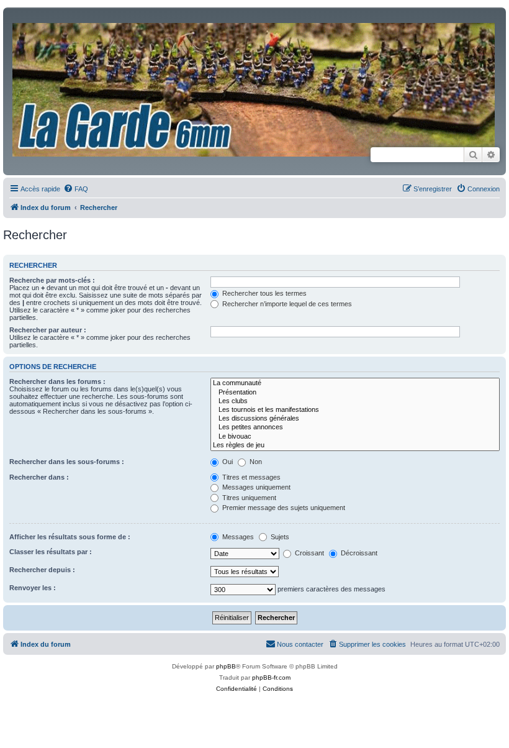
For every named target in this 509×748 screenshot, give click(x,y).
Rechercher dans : (39, 477)
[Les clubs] (355, 401)
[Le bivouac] (355, 436)
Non (255, 461)
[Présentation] (355, 392)
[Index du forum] (254, 94)
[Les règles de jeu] (355, 445)
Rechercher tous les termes (263, 293)
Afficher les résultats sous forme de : (69, 536)
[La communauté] (355, 383)
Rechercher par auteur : (47, 330)
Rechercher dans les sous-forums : (66, 461)
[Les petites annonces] (355, 427)
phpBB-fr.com (271, 677)
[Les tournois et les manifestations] (355, 410)
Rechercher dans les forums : (57, 381)
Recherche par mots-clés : (52, 280)
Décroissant (358, 553)
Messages (237, 536)
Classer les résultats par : (50, 551)
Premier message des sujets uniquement (282, 507)
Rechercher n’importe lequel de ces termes (286, 304)
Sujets (279, 536)
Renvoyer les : (32, 587)
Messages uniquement (255, 487)
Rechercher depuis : (42, 569)
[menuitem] (75, 188)
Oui (226, 461)
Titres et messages (250, 477)
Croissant (308, 553)
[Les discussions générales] (355, 418)
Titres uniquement (248, 497)
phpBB (226, 666)
